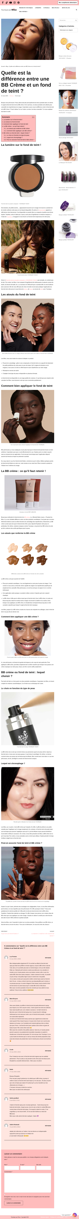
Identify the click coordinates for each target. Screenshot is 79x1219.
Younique (9, 216)
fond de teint (42, 210)
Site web (38, 1164)
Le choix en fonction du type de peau (18, 135)
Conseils (46, 7)
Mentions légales (45, 1217)
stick (41, 289)
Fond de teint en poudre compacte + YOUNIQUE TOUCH (21, 280)
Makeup (12, 95)
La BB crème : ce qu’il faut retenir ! (14, 126)
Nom (6, 1164)
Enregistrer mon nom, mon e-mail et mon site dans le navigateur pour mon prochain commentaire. (27, 1198)
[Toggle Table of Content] (32, 117)
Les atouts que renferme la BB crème (18, 128)
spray (31, 289)
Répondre (48, 957)
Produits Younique (26, 7)
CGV (66, 1217)
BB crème (27, 517)
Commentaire (8, 1171)
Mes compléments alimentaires (68, 2)
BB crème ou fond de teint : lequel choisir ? (16, 133)
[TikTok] (6, 2)
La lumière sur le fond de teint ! (13, 119)
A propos (38, 7)
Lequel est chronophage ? (15, 137)
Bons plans (66, 7)
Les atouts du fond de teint (11, 122)
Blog (7, 66)
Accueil (3, 66)
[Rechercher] (76, 9)
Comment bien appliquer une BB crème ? (19, 131)
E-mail (22, 1164)
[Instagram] (14, 2)
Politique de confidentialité (56, 1217)
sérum (25, 289)
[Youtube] (10, 2)
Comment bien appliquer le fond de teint (15, 124)
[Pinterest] (18, 2)
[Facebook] (2, 2)
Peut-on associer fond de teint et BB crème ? (20, 139)
